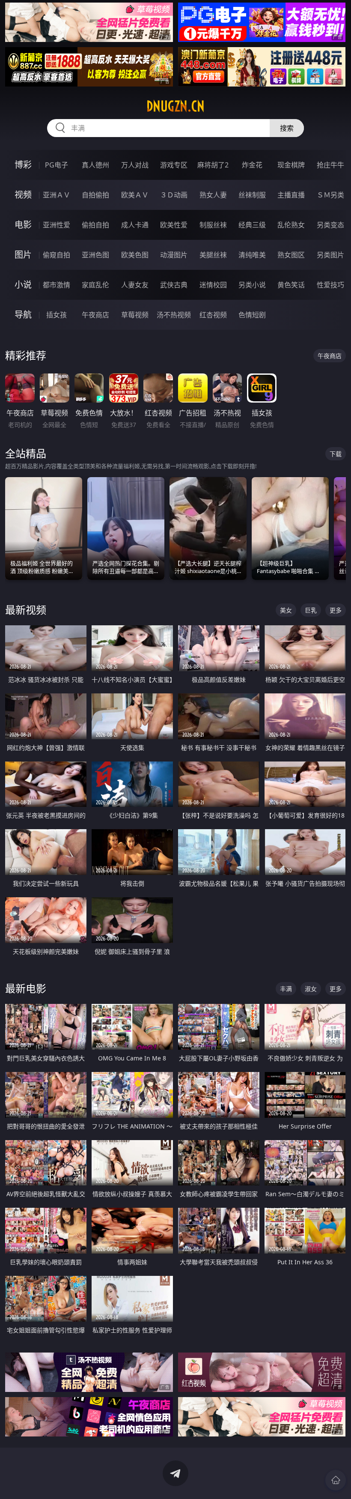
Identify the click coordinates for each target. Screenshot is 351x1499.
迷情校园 (213, 285)
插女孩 (56, 315)
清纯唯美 (252, 255)
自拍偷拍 (95, 195)
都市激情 (56, 285)
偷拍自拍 (95, 225)
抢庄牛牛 (330, 165)
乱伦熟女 (291, 225)
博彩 (23, 164)
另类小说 (252, 285)
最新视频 (25, 610)
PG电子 (56, 165)
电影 (23, 224)
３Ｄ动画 (173, 195)
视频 (23, 194)
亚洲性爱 (56, 225)
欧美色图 (135, 255)
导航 (23, 314)
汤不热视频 (174, 315)
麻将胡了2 (213, 165)
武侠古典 (173, 285)
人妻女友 (135, 285)
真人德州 (95, 165)
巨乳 (311, 610)
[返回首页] (335, 1480)
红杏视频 (213, 315)
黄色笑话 (291, 285)
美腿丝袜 (213, 255)
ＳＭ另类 (330, 195)
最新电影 (25, 988)
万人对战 (135, 165)
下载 (336, 454)
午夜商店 (95, 315)
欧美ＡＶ (135, 195)
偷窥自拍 (56, 255)
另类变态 (330, 225)
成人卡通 (135, 225)
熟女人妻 (213, 195)
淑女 (311, 989)
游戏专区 (173, 165)
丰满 (286, 989)
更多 (336, 610)
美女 (286, 610)
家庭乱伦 (95, 285)
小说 (23, 284)
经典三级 (252, 225)
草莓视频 (135, 315)
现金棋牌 (291, 165)
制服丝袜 (213, 225)
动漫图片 (173, 255)
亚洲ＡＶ (56, 195)
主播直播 (291, 195)
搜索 (287, 128)
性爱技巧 (330, 285)
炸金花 (252, 165)
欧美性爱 (173, 225)
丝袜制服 (252, 195)
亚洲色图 (95, 255)
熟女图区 (291, 255)
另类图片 (330, 255)
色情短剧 (252, 315)
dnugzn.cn (175, 106)
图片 (23, 254)
